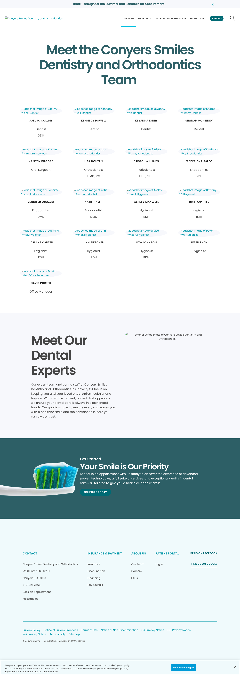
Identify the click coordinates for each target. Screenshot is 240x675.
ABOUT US (195, 18)
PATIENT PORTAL (167, 553)
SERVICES (142, 18)
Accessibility (57, 634)
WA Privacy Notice (34, 634)
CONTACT (30, 553)
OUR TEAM (128, 18)
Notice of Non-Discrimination (119, 630)
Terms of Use (89, 630)
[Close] (234, 667)
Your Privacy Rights (183, 667)
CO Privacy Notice (179, 630)
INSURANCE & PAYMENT (105, 553)
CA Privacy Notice (152, 630)
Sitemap (74, 634)
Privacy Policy (31, 630)
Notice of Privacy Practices (61, 630)
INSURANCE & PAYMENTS (169, 18)
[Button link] (232, 18)
